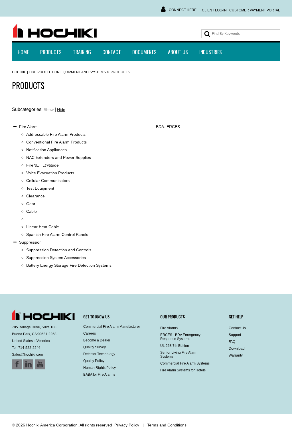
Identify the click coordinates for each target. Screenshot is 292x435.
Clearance (35, 196)
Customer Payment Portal (254, 10)
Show (49, 109)
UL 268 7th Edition (174, 346)
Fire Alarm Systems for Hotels (183, 370)
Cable (31, 211)
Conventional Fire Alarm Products (56, 142)
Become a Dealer (96, 340)
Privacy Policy (126, 425)
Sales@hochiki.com (27, 355)
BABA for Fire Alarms (99, 375)
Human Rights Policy (99, 368)
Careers (89, 333)
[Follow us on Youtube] (29, 399)
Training (82, 52)
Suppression (30, 242)
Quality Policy (93, 361)
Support (235, 335)
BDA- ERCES (168, 126)
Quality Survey (94, 347)
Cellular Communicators (48, 180)
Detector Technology (99, 354)
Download (237, 349)
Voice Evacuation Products (50, 173)
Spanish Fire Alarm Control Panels (57, 234)
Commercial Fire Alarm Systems (185, 363)
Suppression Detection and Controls (58, 250)
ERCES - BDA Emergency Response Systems (180, 337)
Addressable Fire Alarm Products (56, 134)
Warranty (236, 355)
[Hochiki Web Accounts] (55, 31)
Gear (30, 203)
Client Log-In (214, 10)
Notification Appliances (46, 149)
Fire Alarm (28, 126)
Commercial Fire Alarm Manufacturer (111, 327)
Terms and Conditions (166, 425)
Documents (144, 52)
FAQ (232, 342)
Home (23, 52)
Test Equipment (40, 188)
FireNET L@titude (42, 165)
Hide (61, 109)
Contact (111, 52)
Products (51, 52)
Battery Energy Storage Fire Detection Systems (68, 265)
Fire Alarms (169, 328)
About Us (178, 52)
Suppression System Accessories (56, 257)
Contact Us (237, 328)
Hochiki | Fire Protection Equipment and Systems (59, 72)
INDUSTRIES (210, 52)
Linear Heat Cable (42, 226)
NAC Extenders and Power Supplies (58, 157)
